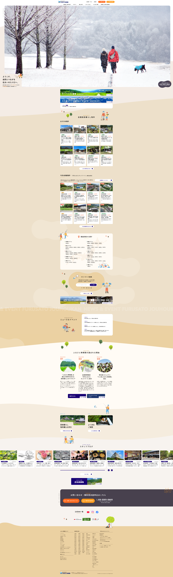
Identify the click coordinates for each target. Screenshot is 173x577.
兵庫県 (79, 548)
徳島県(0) (88, 256)
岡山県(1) (96, 252)
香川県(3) (92, 256)
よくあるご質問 (95, 4)
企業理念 (95, 1)
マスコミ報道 (62, 541)
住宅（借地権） (94, 556)
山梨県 (75, 553)
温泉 (89, 287)
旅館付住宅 (87, 547)
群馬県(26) (75, 252)
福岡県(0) (88, 260)
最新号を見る (77, 397)
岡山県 (83, 533)
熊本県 (83, 547)
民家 (87, 544)
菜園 (86, 287)
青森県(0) (67, 247)
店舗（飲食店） (94, 548)
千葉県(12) (67, 254)
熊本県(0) (100, 260)
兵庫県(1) (100, 247)
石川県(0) (67, 262)
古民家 (93, 551)
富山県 (79, 537)
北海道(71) (67, 243)
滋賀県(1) (88, 247)
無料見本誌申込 (102, 533)
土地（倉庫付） (94, 557)
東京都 (75, 549)
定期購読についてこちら (104, 180)
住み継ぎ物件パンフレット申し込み (65, 547)
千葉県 (75, 548)
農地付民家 (94, 541)
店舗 (87, 533)
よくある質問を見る (94, 430)
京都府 (79, 545)
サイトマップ (62, 551)
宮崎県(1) (88, 262)
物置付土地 (94, 533)
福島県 (75, 541)
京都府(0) (92, 247)
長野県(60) (75, 258)
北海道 (75, 533)
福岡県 (83, 543)
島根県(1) (92, 252)
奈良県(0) (104, 247)
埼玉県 (75, 547)
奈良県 (79, 549)
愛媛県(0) (96, 256)
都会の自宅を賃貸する (63, 558)
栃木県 (75, 544)
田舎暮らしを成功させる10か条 (64, 548)
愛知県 (79, 541)
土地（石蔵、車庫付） (95, 540)
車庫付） (87, 543)
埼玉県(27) (80, 252)
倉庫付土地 (94, 545)
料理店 (93, 536)
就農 (91, 287)
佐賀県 (83, 544)
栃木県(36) (71, 252)
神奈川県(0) (75, 254)
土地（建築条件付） (95, 559)
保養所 (93, 537)
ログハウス (87, 552)
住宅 (87, 540)
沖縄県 (83, 552)
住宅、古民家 (88, 553)
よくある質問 (62, 545)
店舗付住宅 (94, 543)
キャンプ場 (87, 541)
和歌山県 (79, 551)
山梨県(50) (71, 258)
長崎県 (83, 545)
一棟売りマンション (95, 564)
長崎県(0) (96, 260)
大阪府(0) (96, 247)
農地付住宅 (87, 549)
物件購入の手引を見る (66, 430)
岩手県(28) (71, 247)
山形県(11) (83, 247)
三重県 (79, 543)
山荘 (93, 547)
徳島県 (83, 537)
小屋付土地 (87, 545)
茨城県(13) (67, 252)
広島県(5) (100, 252)
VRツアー (74, 4)
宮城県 (75, 537)
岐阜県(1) (88, 243)
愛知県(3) (96, 243)
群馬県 (75, 545)
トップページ (62, 533)
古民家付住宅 (88, 537)
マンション (87, 551)
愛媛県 (83, 540)
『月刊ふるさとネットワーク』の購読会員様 (67, 179)
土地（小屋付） (94, 544)
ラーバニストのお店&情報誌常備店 (105, 541)
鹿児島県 (83, 551)
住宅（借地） (94, 552)
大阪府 (79, 547)
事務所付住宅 (94, 563)
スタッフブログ (87, 4)
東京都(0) (71, 254)
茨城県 (75, 543)
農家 (87, 548)
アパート (93, 555)
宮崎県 (83, 549)
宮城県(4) (75, 247)
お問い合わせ (62, 549)
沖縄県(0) (88, 266)
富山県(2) (74, 262)
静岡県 (79, 540)
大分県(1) (104, 260)
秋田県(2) (78, 247)
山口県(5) (104, 252)
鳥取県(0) (88, 252)
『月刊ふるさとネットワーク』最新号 (105, 537)
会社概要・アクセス (89, 1)
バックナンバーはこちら (96, 396)
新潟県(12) (67, 258)
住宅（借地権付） (94, 553)
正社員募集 (61, 540)
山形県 (75, 540)
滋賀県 (79, 544)
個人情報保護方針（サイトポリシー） (65, 552)
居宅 (93, 566)
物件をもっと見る (86, 293)
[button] (109, 470)
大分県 (83, 548)
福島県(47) (67, 248)
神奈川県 (75, 551)
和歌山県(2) (89, 248)
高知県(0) (100, 256)
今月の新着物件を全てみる (86, 226)
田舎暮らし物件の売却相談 (105, 4)
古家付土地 (94, 549)
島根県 (79, 553)
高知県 (83, 541)
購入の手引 (81, 4)
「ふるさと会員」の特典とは (104, 536)
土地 (87, 536)
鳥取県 (79, 552)
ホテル (93, 567)
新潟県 (75, 552)
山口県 (83, 536)
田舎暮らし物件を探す (67, 4)
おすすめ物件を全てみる (86, 168)
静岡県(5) (92, 243)
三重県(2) (100, 243)
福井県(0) (70, 262)
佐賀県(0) (92, 260)
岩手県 (75, 536)
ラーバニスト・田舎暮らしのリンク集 (105, 545)
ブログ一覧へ (86, 474)
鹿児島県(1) (93, 262)
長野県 (79, 533)
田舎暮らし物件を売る (63, 559)
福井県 (79, 536)
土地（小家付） (94, 560)
